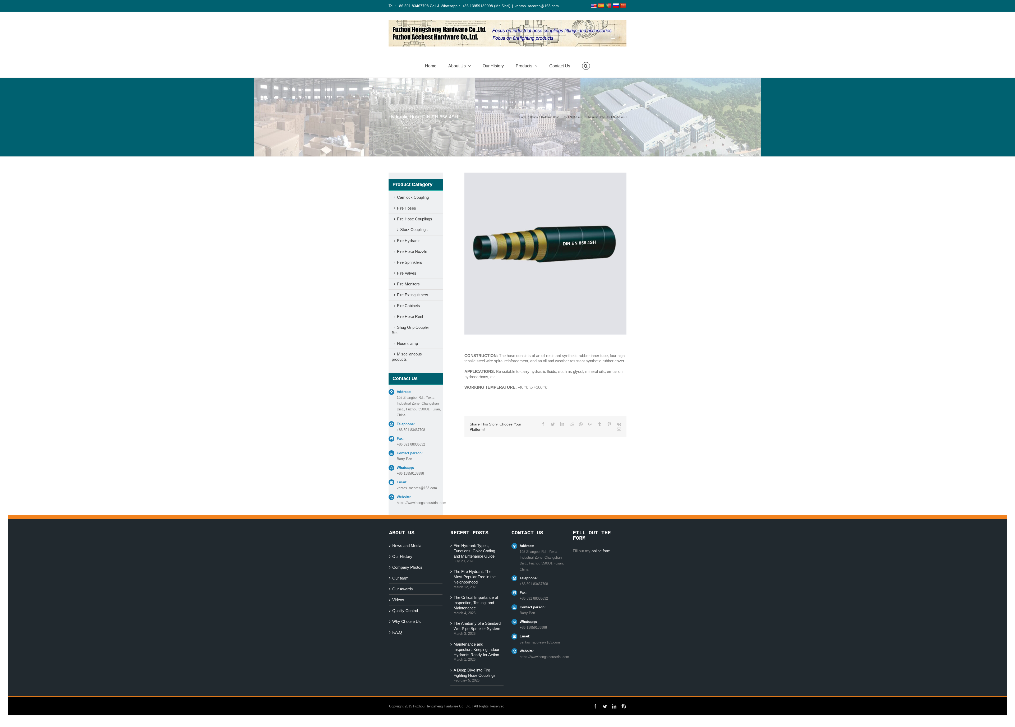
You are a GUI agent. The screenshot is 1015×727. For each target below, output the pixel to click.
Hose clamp (407, 343)
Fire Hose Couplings (414, 219)
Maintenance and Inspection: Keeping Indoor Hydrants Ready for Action (476, 649)
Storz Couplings (414, 229)
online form (601, 551)
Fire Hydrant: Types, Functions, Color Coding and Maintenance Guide (474, 550)
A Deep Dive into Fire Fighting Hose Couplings (475, 673)
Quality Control (405, 610)
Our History (402, 556)
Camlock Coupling (413, 197)
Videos (398, 600)
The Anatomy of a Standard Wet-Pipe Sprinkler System (477, 626)
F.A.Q (397, 632)
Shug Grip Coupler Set (410, 330)
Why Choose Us (406, 621)
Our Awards (402, 589)
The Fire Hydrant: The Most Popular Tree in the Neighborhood (475, 576)
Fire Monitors (408, 284)
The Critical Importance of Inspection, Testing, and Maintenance (476, 602)
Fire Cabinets (408, 305)
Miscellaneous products (407, 357)
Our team (400, 578)
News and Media (406, 545)
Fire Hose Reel (410, 316)
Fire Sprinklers (409, 262)
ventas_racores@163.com (537, 6)
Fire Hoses (406, 208)
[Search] (586, 66)
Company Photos (407, 567)
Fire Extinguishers (412, 295)
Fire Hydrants (409, 240)
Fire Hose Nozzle (412, 251)
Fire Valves (406, 273)
